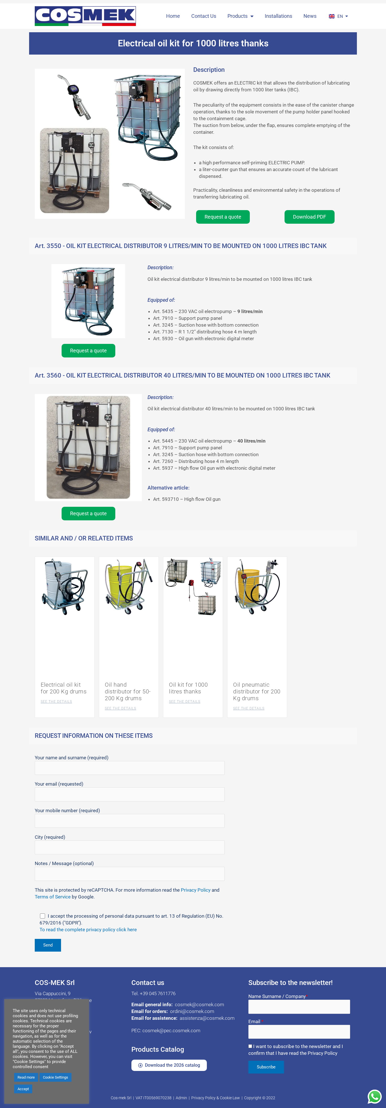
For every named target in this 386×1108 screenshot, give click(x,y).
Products (237, 16)
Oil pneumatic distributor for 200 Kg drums (257, 691)
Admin (181, 1098)
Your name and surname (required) (72, 757)
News (309, 16)
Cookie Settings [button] (55, 1077)
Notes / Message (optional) (64, 863)
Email (255, 1021)
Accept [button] (23, 1089)
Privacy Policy (196, 890)
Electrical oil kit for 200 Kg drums (63, 688)
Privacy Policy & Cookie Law (215, 1098)
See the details (56, 702)
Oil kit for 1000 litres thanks (188, 688)
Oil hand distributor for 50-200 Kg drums (128, 691)
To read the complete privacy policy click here (88, 929)
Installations (278, 16)
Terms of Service (53, 897)
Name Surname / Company (278, 996)
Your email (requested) (59, 784)
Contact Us (203, 16)
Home (173, 16)
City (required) (50, 837)
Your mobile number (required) (67, 810)
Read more (26, 1077)
